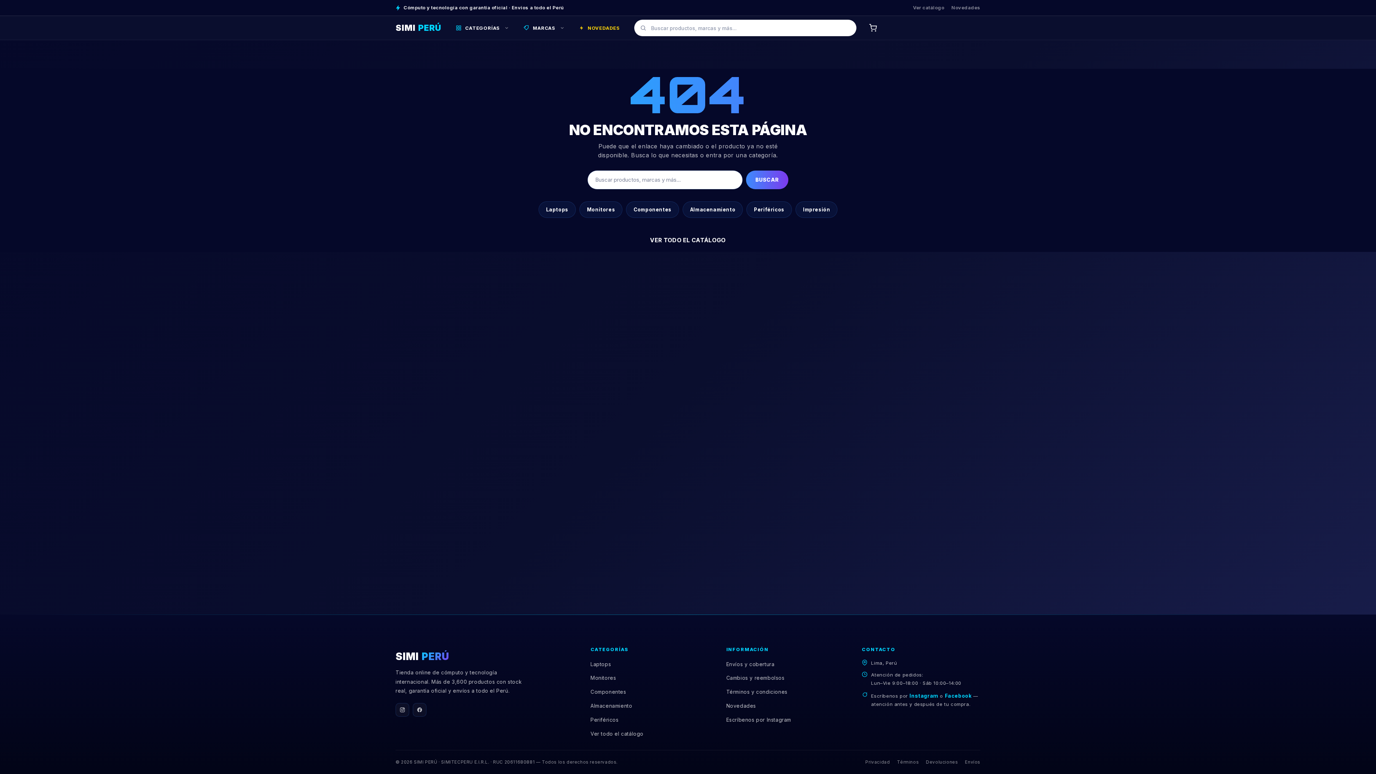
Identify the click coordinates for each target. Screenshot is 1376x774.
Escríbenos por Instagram (758, 720)
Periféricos (769, 209)
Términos (908, 762)
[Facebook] (419, 710)
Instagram (923, 696)
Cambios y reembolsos (755, 678)
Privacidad (877, 762)
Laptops (557, 209)
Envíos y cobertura (750, 664)
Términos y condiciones (757, 692)
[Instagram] (402, 710)
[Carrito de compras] (873, 28)
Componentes (653, 209)
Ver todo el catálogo (688, 240)
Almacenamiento (712, 209)
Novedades (965, 7)
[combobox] (745, 28)
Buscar (767, 180)
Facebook (958, 696)
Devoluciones (942, 762)
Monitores (601, 209)
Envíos (972, 762)
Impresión (816, 209)
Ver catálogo (928, 7)
